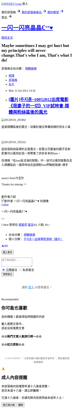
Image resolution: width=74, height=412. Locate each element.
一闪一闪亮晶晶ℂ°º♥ (27, 28)
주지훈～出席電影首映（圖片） (43, 239)
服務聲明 (38, 362)
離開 (20, 405)
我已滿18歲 (9, 405)
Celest (4, 204)
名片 (11, 84)
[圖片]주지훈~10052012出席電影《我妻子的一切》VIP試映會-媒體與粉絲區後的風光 (39, 105)
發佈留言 (7, 274)
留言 (31, 224)
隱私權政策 (64, 358)
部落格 (13, 80)
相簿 (11, 75)
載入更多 (7, 252)
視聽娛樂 (31, 68)
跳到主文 (7, 37)
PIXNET (17, 358)
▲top (4, 245)
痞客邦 (22, 224)
